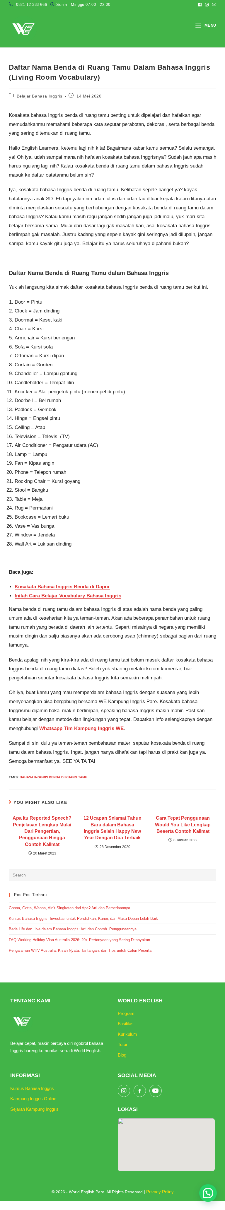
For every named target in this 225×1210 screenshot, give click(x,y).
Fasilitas (126, 1023)
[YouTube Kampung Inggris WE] (155, 1091)
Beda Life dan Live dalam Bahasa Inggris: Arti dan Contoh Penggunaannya (73, 929)
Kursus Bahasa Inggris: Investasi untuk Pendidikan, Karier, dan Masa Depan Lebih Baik (83, 918)
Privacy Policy (160, 1191)
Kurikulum (127, 1034)
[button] (208, 1193)
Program (126, 1013)
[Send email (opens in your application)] (213, 5)
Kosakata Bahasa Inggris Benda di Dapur (62, 586)
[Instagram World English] (124, 1091)
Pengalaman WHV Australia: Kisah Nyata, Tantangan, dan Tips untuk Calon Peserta (80, 950)
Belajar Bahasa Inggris (39, 96)
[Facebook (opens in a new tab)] (199, 5)
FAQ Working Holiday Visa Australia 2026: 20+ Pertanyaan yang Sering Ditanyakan (79, 940)
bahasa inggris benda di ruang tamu (53, 777)
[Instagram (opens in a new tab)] (206, 5)
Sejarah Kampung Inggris (34, 1109)
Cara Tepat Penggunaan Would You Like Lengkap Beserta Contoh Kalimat (183, 825)
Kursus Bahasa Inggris (32, 1088)
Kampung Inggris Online (33, 1098)
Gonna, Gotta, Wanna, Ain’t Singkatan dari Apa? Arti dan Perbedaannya (70, 908)
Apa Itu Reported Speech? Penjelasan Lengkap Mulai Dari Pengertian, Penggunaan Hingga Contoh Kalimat (42, 831)
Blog (122, 1054)
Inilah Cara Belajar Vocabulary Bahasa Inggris (68, 596)
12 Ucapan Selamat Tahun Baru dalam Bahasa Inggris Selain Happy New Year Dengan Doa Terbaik (112, 828)
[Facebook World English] (140, 1091)
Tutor (122, 1044)
